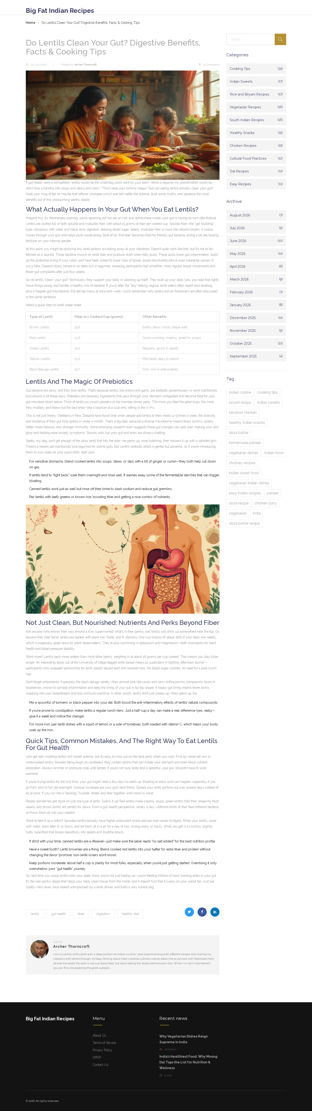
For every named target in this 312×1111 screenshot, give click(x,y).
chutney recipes (242, 463)
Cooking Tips (240, 69)
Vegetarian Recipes (245, 107)
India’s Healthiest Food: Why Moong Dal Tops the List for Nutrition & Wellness (188, 1062)
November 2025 (243, 331)
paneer (272, 493)
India (257, 513)
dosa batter (239, 432)
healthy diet (130, 914)
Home (30, 23)
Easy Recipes (240, 184)
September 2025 (243, 356)
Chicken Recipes (243, 146)
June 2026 (238, 241)
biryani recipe (240, 402)
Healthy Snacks (242, 133)
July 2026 (237, 228)
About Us (99, 1035)
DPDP (97, 1057)
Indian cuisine (240, 392)
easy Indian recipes (245, 493)
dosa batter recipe (244, 523)
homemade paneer (245, 443)
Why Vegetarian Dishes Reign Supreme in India (183, 1039)
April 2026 (237, 266)
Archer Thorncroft (85, 64)
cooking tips (267, 392)
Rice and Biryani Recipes (249, 94)
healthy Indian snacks (247, 422)
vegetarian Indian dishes (249, 483)
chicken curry (265, 503)
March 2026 (239, 279)
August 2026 (240, 215)
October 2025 (240, 343)
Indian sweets (268, 402)
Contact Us (100, 1065)
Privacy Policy (102, 1050)
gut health (58, 914)
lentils (35, 914)
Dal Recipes (239, 171)
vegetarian (238, 513)
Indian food (273, 453)
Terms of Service (104, 1043)
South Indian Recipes (247, 120)
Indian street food (244, 473)
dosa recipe (239, 503)
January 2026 (240, 305)
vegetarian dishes (243, 453)
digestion (103, 914)
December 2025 (243, 318)
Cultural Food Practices (248, 158)
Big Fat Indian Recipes (60, 10)
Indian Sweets (241, 81)
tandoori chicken (243, 412)
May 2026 (237, 254)
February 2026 (241, 292)
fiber (81, 914)
